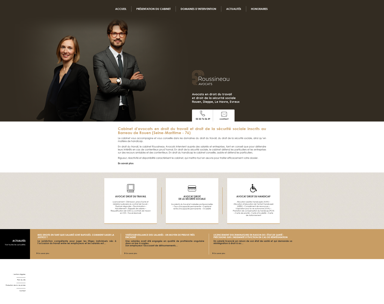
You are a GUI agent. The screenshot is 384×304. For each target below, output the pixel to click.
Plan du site (21, 280)
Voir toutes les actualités (15, 244)
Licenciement (118, 201)
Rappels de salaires (136, 208)
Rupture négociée (123, 206)
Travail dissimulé (134, 213)
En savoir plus (43, 253)
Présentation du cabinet (153, 8)
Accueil (120, 8)
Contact (23, 291)
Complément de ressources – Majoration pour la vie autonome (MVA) (253, 207)
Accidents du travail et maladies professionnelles (192, 204)
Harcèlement (120, 208)
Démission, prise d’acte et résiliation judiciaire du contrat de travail (131, 202)
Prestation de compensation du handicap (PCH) (253, 210)
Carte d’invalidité (258, 213)
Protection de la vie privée (16, 285)
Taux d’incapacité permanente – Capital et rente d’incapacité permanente (192, 207)
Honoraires (259, 8)
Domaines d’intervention (198, 8)
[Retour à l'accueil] (210, 79)
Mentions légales (19, 274)
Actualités (233, 8)
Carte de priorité (242, 213)
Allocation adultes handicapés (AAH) (253, 201)
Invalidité (207, 208)
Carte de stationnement (259, 214)
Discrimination (139, 206)
